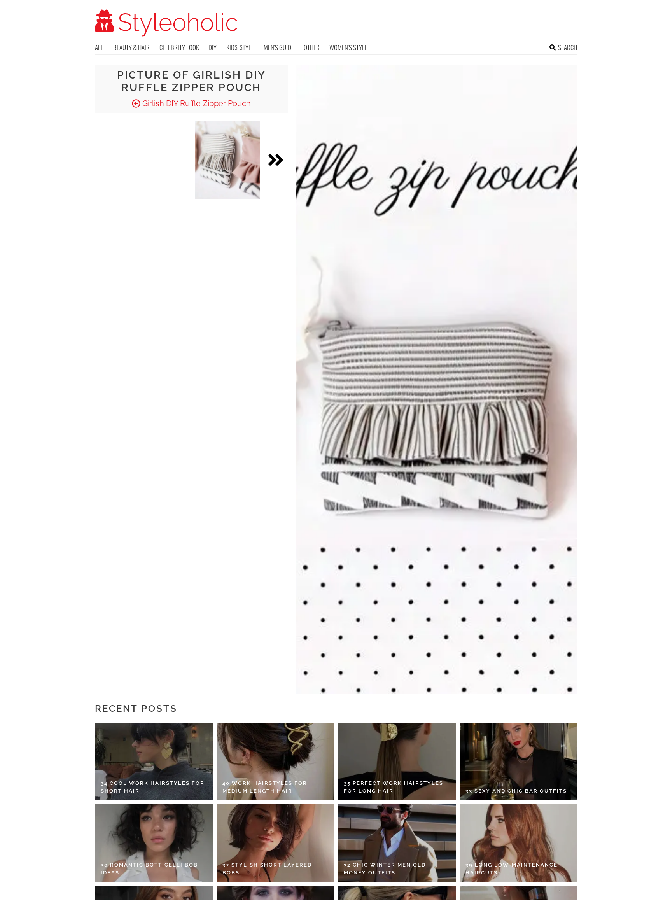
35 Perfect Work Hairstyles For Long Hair (393, 787)
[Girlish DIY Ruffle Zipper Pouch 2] (227, 160)
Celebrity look (179, 47)
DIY (212, 47)
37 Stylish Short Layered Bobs (267, 868)
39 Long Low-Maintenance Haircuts (512, 868)
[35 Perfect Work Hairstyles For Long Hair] (397, 761)
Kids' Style (240, 47)
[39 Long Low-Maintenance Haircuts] (519, 843)
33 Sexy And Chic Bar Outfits (516, 791)
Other (312, 47)
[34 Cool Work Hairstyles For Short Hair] (154, 761)
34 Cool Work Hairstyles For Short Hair (153, 787)
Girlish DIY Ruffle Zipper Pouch (195, 103)
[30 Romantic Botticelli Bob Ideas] (154, 843)
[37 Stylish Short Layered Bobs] (275, 843)
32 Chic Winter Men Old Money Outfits (385, 868)
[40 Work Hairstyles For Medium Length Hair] (275, 761)
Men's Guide (279, 47)
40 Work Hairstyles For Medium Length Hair (264, 787)
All (99, 47)
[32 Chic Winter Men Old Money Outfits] (397, 843)
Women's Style (348, 47)
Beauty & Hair (131, 47)
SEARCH (567, 47)
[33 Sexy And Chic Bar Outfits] (519, 761)
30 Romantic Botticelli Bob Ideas (149, 868)
